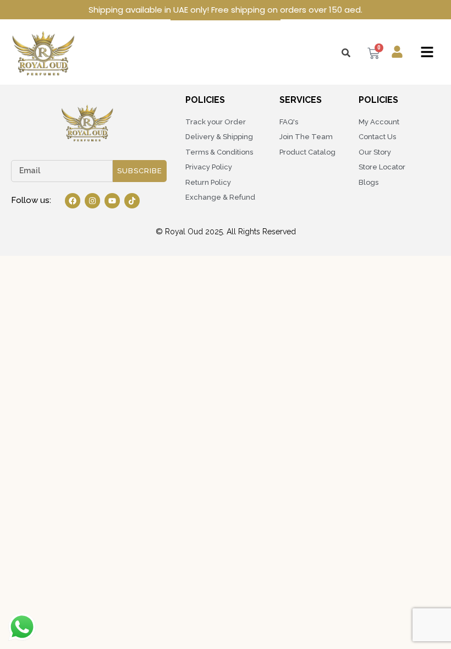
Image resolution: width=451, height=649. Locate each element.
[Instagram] (92, 200)
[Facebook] (72, 200)
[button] (427, 52)
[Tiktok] (132, 200)
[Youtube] (112, 200)
